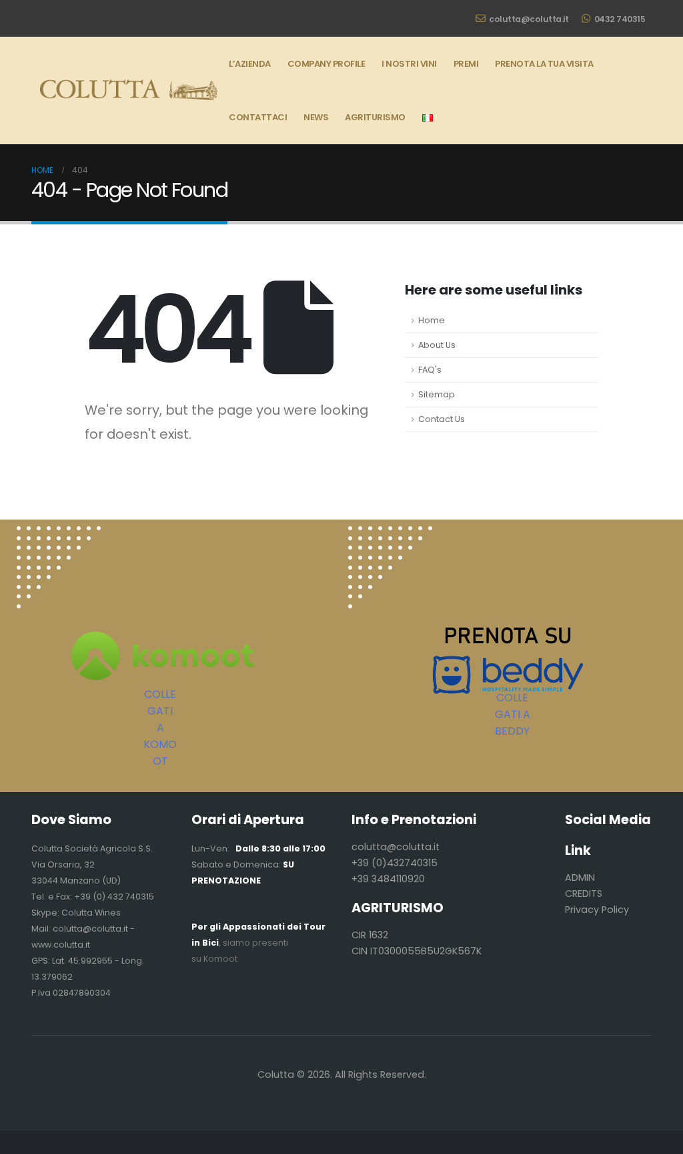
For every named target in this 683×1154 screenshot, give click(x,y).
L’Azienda (250, 63)
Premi (466, 63)
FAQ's (430, 369)
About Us (437, 345)
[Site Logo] (126, 91)
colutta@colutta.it (528, 19)
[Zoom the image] (59, 534)
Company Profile (326, 63)
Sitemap (436, 394)
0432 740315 (620, 19)
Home (431, 320)
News (315, 117)
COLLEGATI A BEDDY (512, 714)
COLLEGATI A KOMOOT (160, 728)
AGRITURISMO (375, 117)
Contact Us (441, 419)
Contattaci (258, 117)
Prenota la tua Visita (544, 63)
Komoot (220, 958)
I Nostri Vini (409, 63)
